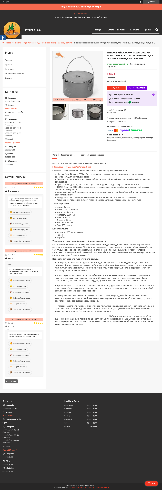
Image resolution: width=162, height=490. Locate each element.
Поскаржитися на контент (77, 487)
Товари (98, 30)
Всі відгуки (11, 381)
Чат (153, 483)
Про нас (147, 30)
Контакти (134, 30)
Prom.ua (93, 485)
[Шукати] (156, 29)
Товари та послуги (13, 43)
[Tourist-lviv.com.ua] (12, 29)
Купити (116, 88)
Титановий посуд (48, 43)
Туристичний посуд (31, 43)
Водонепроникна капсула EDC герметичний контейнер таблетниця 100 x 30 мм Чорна (23, 271)
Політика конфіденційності (99, 487)
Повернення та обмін (14, 73)
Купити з (133, 88)
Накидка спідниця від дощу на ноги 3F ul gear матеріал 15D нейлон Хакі (24, 335)
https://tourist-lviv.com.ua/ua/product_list (71, 167)
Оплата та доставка (116, 30)
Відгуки (8, 78)
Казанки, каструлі (65, 43)
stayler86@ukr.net (12, 143)
